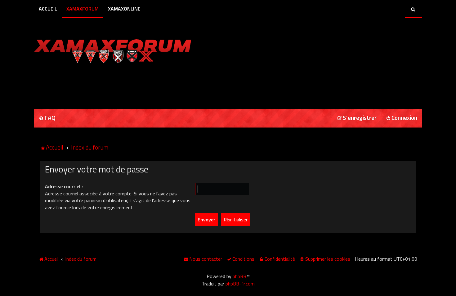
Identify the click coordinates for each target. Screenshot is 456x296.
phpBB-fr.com (240, 283)
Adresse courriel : (64, 186)
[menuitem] (47, 118)
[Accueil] (112, 49)
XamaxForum (82, 8)
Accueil (48, 8)
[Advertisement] (106, 84)
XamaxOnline (124, 8)
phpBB (239, 276)
